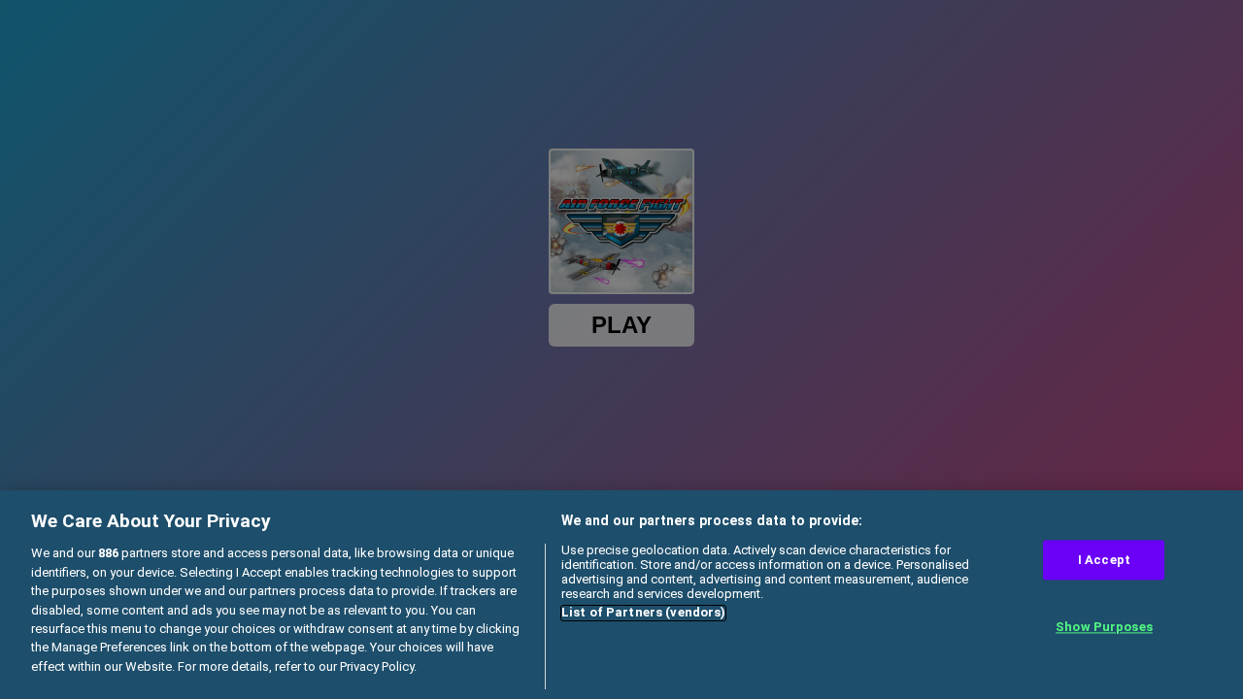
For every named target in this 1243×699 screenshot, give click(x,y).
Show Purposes (1104, 627)
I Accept (1104, 559)
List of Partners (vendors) (643, 613)
